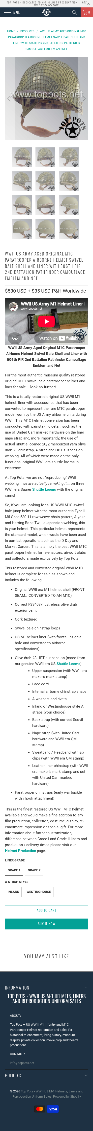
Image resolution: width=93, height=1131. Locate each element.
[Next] (83, 98)
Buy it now (47, 923)
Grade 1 (14, 870)
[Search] (74, 12)
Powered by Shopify (67, 1096)
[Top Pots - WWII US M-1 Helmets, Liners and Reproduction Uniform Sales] (46, 12)
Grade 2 (34, 870)
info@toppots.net (22, 1063)
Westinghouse (39, 892)
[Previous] (10, 98)
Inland (13, 892)
